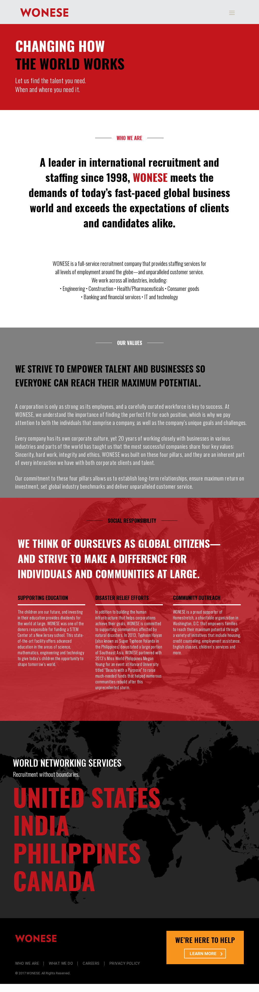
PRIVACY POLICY (125, 963)
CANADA (54, 880)
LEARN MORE (204, 953)
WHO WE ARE (27, 963)
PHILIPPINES (77, 852)
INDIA (41, 824)
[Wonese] (44, 12)
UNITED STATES (87, 797)
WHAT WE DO (61, 963)
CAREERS (91, 963)
